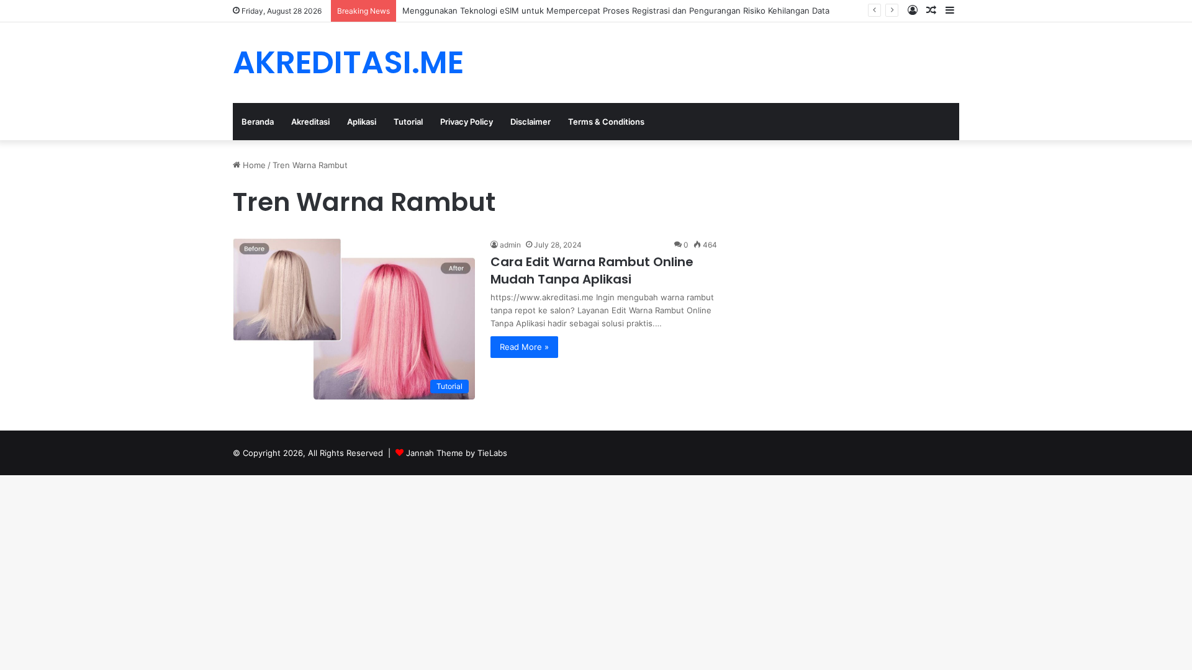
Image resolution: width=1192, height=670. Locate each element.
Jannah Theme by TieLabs (456, 453)
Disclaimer (530, 122)
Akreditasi (310, 122)
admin (510, 244)
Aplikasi (361, 122)
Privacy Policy (466, 122)
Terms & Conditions (606, 122)
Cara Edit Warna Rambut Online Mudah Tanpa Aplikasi (591, 270)
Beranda (258, 122)
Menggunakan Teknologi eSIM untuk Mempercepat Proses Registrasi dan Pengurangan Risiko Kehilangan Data (615, 11)
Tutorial (408, 122)
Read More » (524, 347)
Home (253, 165)
